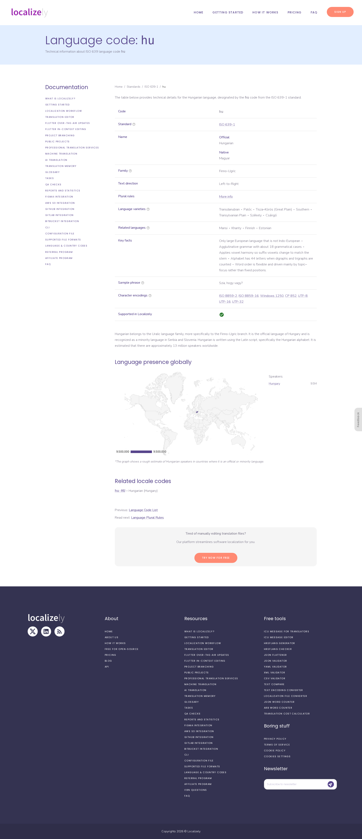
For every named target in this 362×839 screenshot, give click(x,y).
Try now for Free (216, 558)
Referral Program (59, 252)
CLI (47, 227)
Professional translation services (72, 147)
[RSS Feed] (59, 631)
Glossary (52, 172)
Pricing (294, 12)
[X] (33, 631)
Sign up (340, 12)
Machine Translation (61, 153)
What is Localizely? (60, 98)
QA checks (53, 184)
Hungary (274, 384)
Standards (133, 87)
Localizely (193, 831)
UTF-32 (238, 301)
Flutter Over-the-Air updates (67, 123)
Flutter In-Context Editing (65, 129)
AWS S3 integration (60, 203)
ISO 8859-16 (249, 296)
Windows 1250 (272, 296)
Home (198, 12)
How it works (265, 12)
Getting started (227, 12)
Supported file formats (63, 239)
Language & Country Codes (66, 245)
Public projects (57, 141)
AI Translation (56, 160)
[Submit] (331, 784)
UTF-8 (303, 296)
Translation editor (59, 117)
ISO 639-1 (151, 87)
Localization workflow (63, 111)
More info (226, 196)
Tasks (49, 178)
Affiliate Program (58, 258)
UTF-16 (225, 301)
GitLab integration (59, 215)
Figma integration (59, 196)
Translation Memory (61, 166)
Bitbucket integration (62, 221)
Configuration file (60, 233)
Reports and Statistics (62, 190)
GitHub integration (60, 209)
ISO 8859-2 (228, 296)
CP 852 (291, 296)
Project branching (60, 135)
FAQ (314, 12)
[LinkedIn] (46, 631)
